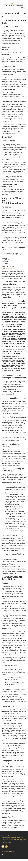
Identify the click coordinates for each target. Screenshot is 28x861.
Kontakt (5, 854)
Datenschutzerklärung (8, 851)
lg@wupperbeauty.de (10, 268)
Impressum (6, 853)
